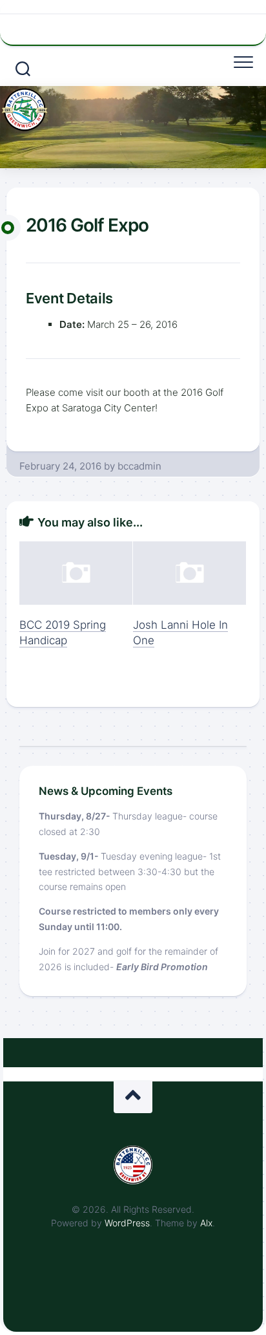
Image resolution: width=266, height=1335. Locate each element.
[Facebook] (135, 28)
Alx (206, 1222)
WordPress (127, 1222)
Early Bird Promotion (162, 966)
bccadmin (139, 466)
